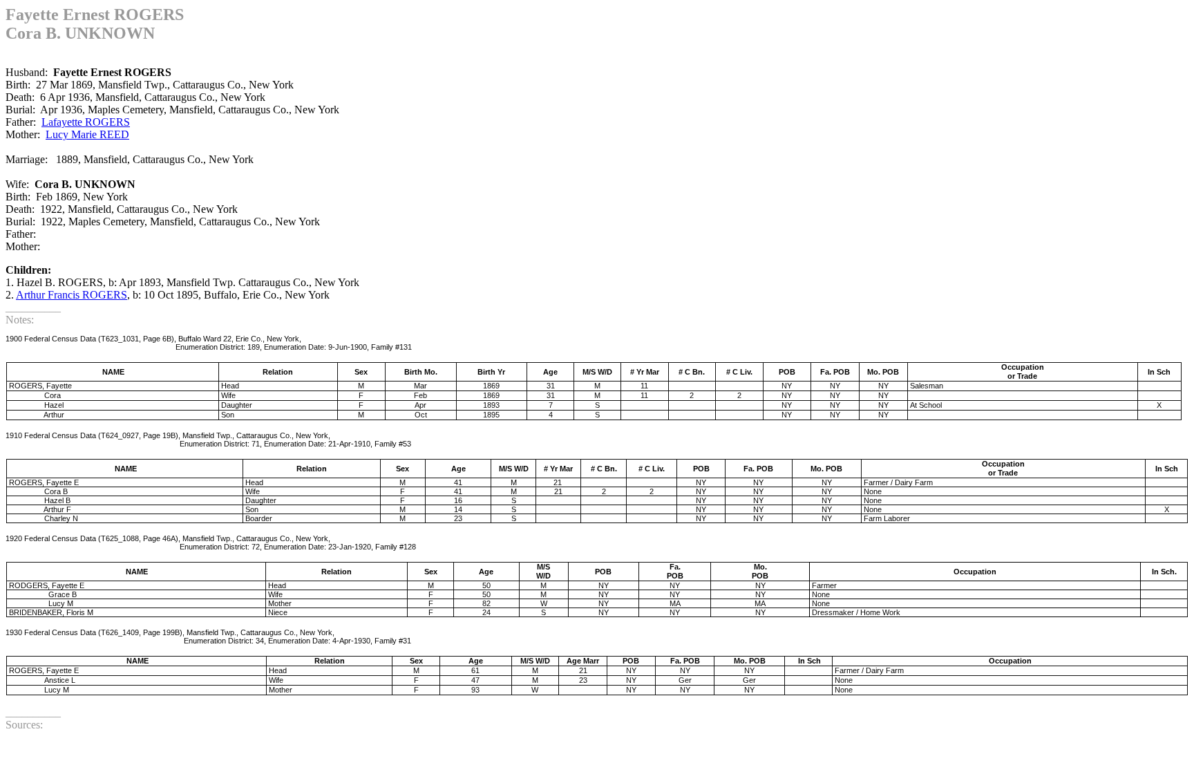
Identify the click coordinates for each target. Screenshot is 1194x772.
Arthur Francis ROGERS (71, 295)
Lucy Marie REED (87, 134)
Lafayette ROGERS (85, 122)
